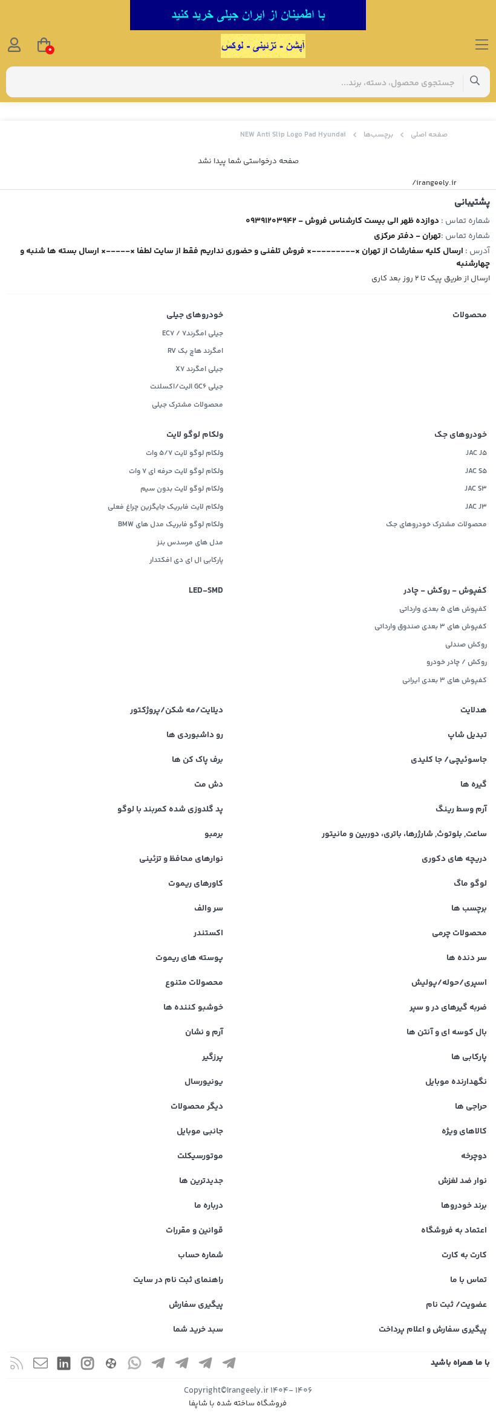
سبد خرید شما (198, 1329)
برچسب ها (469, 908)
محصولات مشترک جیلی (187, 405)
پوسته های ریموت (189, 958)
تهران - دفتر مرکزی (407, 236)
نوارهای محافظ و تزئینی (181, 859)
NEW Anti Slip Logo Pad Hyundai (293, 135)
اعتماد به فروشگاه (454, 1230)
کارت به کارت (464, 1255)
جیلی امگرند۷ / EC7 (192, 334)
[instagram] (88, 1365)
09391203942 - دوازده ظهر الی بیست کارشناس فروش (342, 221)
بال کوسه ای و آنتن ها (446, 1032)
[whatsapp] (135, 1365)
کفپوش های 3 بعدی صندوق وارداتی (430, 627)
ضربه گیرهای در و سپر (448, 1007)
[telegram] (229, 1365)
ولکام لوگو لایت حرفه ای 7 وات (176, 471)
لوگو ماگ (470, 884)
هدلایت (473, 710)
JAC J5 (476, 453)
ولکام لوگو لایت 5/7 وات (184, 453)
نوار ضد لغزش (462, 1181)
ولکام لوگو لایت (194, 435)
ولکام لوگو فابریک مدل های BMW (170, 524)
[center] (475, 81)
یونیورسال (203, 1082)
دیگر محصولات (197, 1107)
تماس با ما (468, 1280)
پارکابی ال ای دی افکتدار (186, 560)
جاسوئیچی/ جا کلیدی (449, 760)
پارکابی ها (469, 1057)
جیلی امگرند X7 (199, 369)
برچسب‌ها (378, 135)
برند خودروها (464, 1206)
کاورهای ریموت (195, 884)
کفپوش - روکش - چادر (445, 591)
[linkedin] (64, 1365)
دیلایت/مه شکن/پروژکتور (176, 710)
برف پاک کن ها (197, 760)
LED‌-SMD (206, 591)
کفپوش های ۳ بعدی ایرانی (444, 680)
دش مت (208, 784)
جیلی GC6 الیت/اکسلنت (186, 387)
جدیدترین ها (201, 1181)
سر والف (208, 908)
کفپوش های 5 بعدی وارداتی (443, 609)
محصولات (469, 315)
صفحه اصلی (429, 135)
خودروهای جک (460, 435)
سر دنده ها (466, 958)
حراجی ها (471, 1107)
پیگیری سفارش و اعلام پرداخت (433, 1329)
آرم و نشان (204, 1032)
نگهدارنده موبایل (456, 1082)
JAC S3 (476, 489)
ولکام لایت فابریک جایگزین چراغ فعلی (165, 507)
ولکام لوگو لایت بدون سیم (181, 489)
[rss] (17, 1365)
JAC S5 (476, 471)
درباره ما (208, 1206)
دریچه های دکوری (454, 859)
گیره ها (473, 784)
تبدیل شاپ (467, 735)
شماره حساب (200, 1255)
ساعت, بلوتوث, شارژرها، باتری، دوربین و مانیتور (404, 834)
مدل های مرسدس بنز (190, 543)
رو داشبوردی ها (194, 735)
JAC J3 (476, 507)
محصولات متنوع (194, 983)
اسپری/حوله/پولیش (449, 983)
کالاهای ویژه (464, 1131)
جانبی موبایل (200, 1131)
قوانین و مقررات (194, 1230)
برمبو (213, 834)
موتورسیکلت (200, 1156)
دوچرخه (474, 1156)
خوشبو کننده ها (193, 1007)
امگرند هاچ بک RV (195, 351)
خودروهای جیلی (194, 315)
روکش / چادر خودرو (456, 662)
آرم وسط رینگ (461, 809)
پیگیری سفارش (196, 1305)
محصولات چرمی (459, 933)
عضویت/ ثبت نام (456, 1305)
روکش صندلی (466, 645)
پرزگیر (212, 1057)
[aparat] (111, 1365)
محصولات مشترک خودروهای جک (436, 524)
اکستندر (208, 933)
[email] (40, 1365)
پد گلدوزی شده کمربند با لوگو (170, 809)
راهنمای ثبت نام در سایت (178, 1280)
